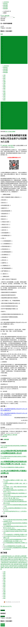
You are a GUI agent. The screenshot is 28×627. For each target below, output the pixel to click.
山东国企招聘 (6, 434)
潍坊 (4, 51)
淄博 (4, 45)
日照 (4, 56)
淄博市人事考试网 (5, 567)
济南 (4, 38)
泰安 (4, 55)
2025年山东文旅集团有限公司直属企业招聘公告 (15, 529)
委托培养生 (8, 564)
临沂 (4, 43)
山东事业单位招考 (17, 557)
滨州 (4, 59)
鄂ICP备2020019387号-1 (6, 606)
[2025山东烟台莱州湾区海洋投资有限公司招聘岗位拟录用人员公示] (14, 446)
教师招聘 (5, 8)
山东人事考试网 (13, 434)
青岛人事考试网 (10, 562)
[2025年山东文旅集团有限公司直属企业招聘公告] (14, 467)
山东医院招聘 (4, 556)
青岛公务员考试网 (10, 561)
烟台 (4, 48)
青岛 (4, 40)
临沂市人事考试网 (19, 561)
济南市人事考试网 (14, 567)
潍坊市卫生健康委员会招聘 (20, 565)
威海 (4, 50)
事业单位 (5, 3)
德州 (4, 41)
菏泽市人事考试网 (23, 564)
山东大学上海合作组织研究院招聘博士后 (13, 499)
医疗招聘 (5, 7)
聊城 (4, 58)
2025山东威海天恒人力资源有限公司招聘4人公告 (15, 534)
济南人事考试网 (14, 564)
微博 (2, 34)
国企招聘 (5, 5)
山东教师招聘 (23, 556)
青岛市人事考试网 (9, 565)
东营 (4, 46)
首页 (4, 36)
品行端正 (3, 565)
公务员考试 (6, 2)
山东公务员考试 (14, 559)
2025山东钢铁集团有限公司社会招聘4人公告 (14, 546)
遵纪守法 (21, 559)
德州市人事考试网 (18, 562)
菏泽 (4, 61)
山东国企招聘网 (11, 131)
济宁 (4, 53)
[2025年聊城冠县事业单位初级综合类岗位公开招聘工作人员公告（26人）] (14, 457)
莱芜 (4, 63)
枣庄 (4, 110)
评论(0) (12, 147)
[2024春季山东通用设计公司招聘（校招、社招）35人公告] (15, 481)
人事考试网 (10, 145)
